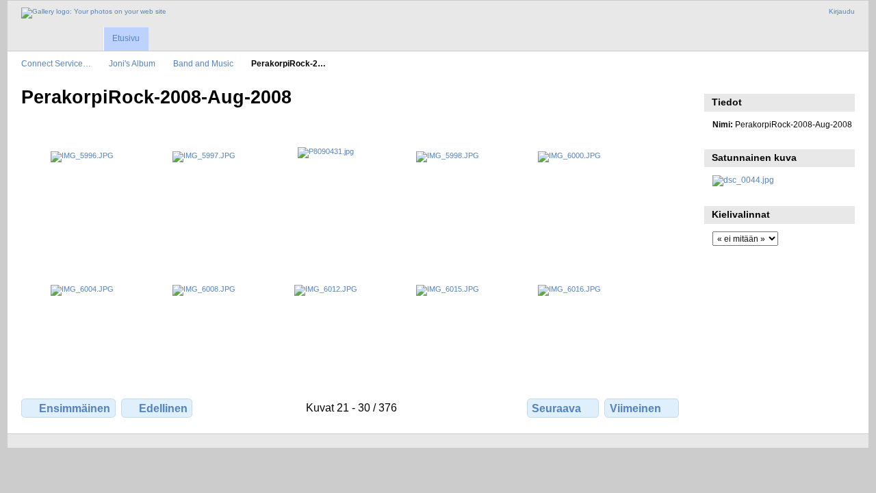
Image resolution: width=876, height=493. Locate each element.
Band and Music (203, 63)
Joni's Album (132, 63)
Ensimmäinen (74, 408)
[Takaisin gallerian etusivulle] (93, 13)
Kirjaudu (842, 11)
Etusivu (126, 38)
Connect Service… (56, 63)
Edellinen (163, 408)
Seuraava (556, 408)
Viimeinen (635, 408)
